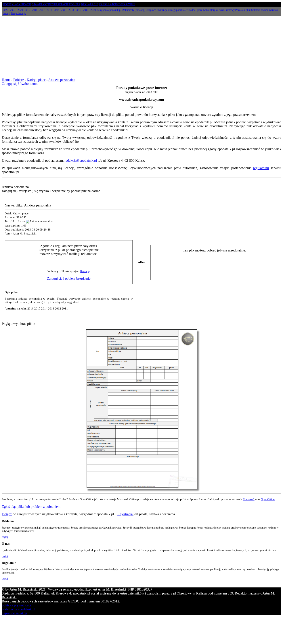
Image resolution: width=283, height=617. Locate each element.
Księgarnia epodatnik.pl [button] (108, 9)
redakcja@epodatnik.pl (81, 160)
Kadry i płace (36, 80)
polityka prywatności (16, 605)
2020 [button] (20, 9)
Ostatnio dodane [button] (259, 9)
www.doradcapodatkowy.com (141, 99)
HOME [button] (7, 4)
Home (6, 80)
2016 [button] (49, 9)
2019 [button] (27, 9)
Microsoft (248, 499)
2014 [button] (64, 9)
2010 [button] (93, 9)
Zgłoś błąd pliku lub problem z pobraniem (31, 506)
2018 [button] (34, 9)
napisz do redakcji (14, 613)
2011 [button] (85, 9)
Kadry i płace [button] (195, 9)
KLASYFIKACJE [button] (21, 4)
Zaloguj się (9, 84)
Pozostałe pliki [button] (242, 9)
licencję (85, 271)
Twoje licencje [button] (18, 13)
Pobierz (18, 80)
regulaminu (261, 168)
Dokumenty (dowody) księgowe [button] (139, 9)
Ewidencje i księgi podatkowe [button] (172, 9)
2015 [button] (56, 9)
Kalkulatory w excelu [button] (214, 9)
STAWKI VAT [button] (40, 4)
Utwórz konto (28, 84)
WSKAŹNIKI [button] (127, 4)
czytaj (5, 536)
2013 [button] (71, 9)
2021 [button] (12, 9)
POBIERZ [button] (74, 4)
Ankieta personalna (61, 80)
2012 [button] (78, 9)
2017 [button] (42, 9)
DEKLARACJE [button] (89, 4)
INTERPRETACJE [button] (58, 4)
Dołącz (7, 514)
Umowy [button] (230, 9)
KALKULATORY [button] (109, 4)
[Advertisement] (141, 47)
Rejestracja (125, 514)
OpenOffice (268, 499)
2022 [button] (5, 9)
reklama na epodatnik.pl (18, 609)
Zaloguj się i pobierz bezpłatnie (68, 278)
